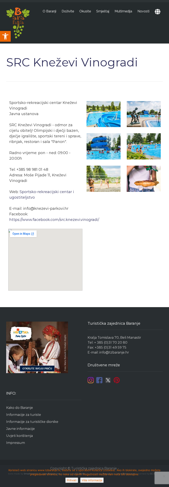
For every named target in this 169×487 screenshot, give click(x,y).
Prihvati (71, 480)
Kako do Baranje (19, 408)
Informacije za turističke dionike (32, 422)
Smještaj (102, 11)
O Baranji (49, 11)
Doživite (68, 11)
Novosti (143, 11)
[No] (164, 476)
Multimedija (123, 11)
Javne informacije (20, 429)
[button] (5, 36)
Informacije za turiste (23, 415)
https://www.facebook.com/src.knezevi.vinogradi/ (54, 219)
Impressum (15, 443)
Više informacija (92, 480)
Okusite (85, 11)
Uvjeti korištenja (19, 436)
